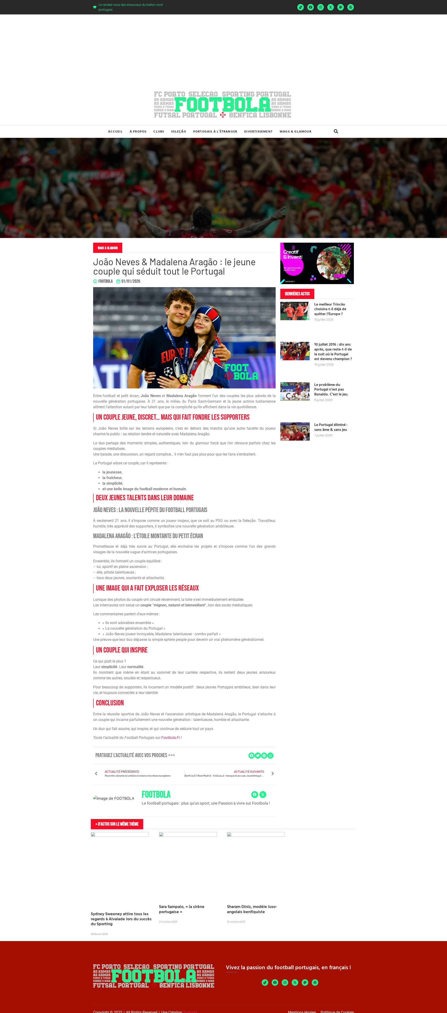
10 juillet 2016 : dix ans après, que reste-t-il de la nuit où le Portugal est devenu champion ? (333, 351)
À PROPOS (138, 131)
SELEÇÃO (178, 131)
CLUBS (158, 131)
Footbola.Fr (170, 737)
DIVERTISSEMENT (258, 131)
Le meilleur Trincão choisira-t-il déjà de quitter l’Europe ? (330, 309)
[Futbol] (350, 7)
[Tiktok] (300, 7)
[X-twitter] (330, 7)
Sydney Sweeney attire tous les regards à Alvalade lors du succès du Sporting (121, 919)
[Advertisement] (223, 49)
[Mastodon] (340, 7)
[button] (336, 131)
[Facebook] (310, 7)
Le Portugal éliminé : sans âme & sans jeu (330, 427)
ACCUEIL (115, 131)
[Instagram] (320, 7)
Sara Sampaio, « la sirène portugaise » (181, 909)
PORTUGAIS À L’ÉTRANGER (215, 131)
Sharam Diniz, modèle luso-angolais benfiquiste (252, 909)
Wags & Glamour (296, 131)
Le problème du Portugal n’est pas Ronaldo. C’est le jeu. (331, 389)
